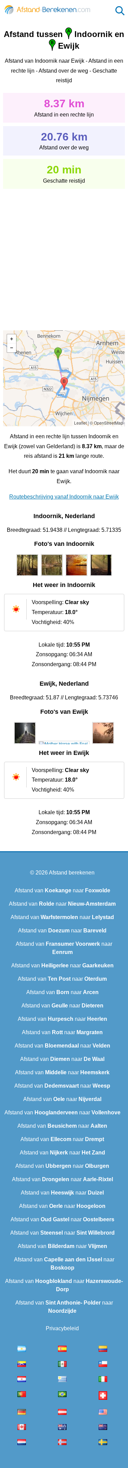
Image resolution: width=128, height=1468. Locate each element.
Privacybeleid (62, 1328)
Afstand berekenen (72, 873)
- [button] (11, 347)
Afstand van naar (62, 890)
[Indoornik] (27, 576)
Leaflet (80, 423)
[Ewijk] (25, 744)
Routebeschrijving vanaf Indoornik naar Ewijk (64, 497)
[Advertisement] (64, 255)
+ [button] (11, 338)
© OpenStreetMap (106, 423)
